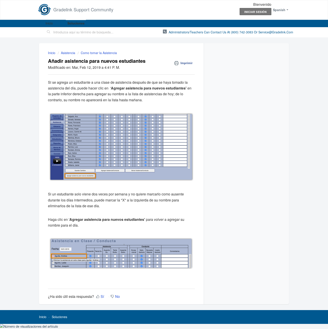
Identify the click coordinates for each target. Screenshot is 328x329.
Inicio (49, 23)
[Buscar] (48, 32)
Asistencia (68, 53)
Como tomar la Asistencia (99, 53)
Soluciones (76, 23)
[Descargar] (155, 106)
